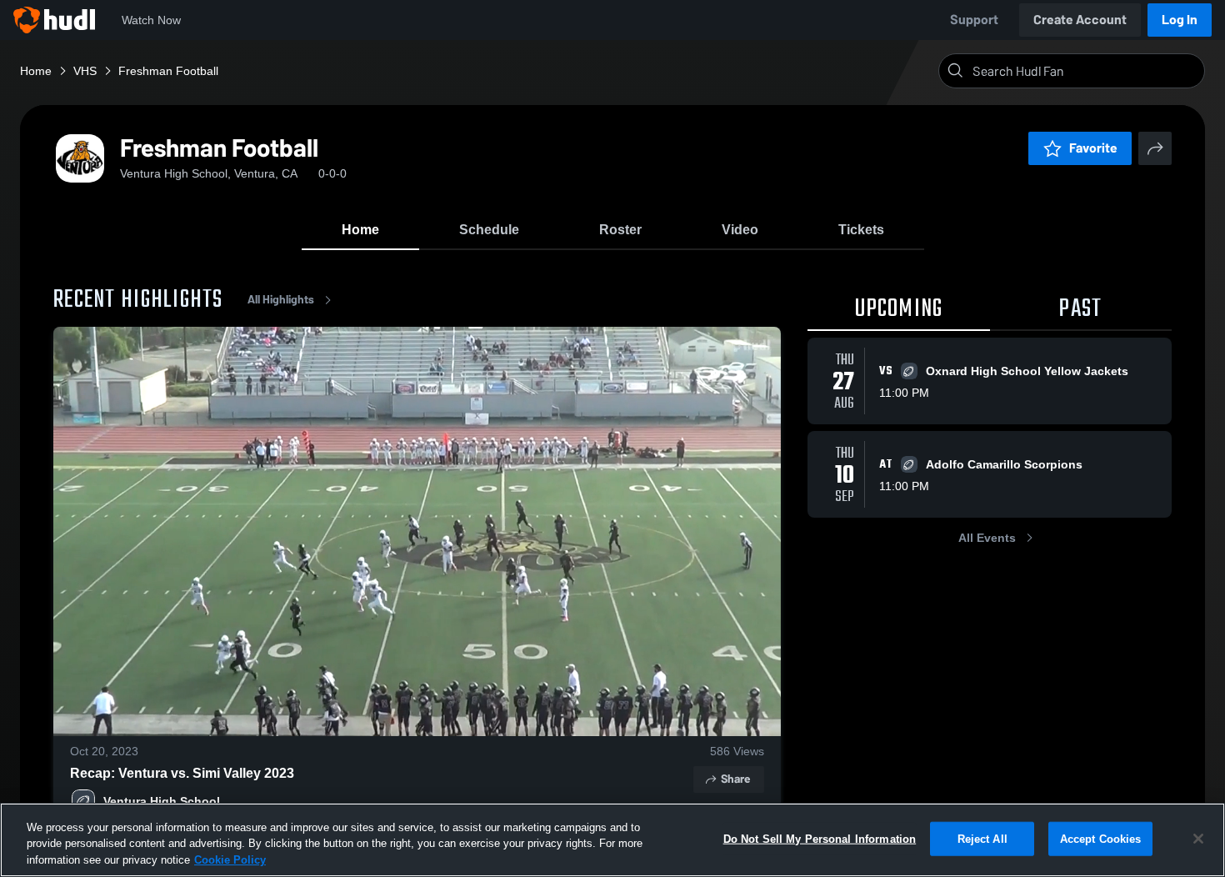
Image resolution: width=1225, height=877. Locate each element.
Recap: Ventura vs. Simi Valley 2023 (182, 773)
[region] (612, 840)
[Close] (1198, 838)
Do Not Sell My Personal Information (820, 838)
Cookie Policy (230, 860)
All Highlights (281, 299)
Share (735, 779)
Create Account (1080, 19)
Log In (1180, 19)
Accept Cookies (1101, 838)
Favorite (1093, 148)
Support (974, 19)
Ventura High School (161, 801)
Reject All (983, 838)
